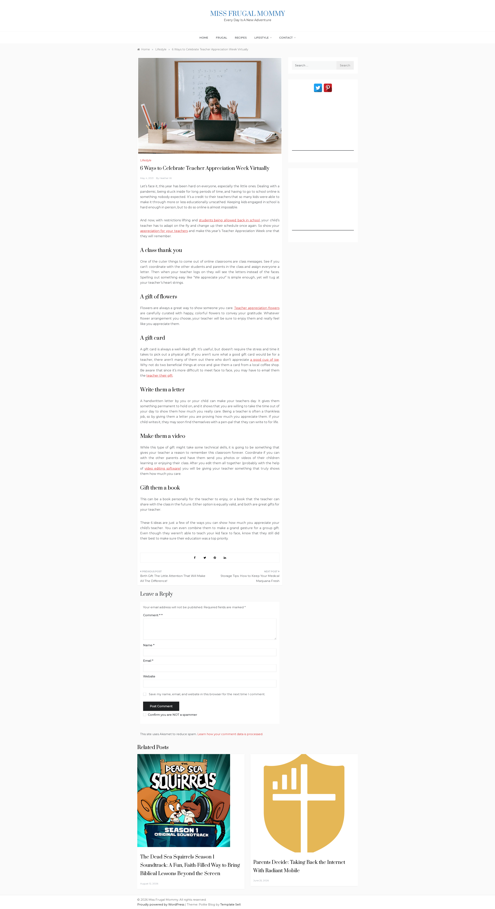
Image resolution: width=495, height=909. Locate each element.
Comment (151, 615)
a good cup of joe (264, 360)
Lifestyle (261, 37)
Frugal (221, 37)
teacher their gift (159, 375)
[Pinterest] (327, 87)
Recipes (241, 37)
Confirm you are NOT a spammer (172, 715)
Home (204, 37)
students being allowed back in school (229, 220)
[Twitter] (318, 87)
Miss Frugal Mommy (247, 14)
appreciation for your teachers (164, 231)
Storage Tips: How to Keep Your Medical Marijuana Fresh (250, 578)
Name (148, 645)
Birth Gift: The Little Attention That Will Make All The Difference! (172, 578)
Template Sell (230, 904)
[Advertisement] (323, 126)
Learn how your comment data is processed (229, 734)
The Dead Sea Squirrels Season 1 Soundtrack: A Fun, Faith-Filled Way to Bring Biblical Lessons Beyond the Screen (190, 865)
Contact (286, 37)
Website (149, 676)
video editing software (162, 468)
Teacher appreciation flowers (256, 308)
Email (148, 660)
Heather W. (166, 178)
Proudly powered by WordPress (161, 904)
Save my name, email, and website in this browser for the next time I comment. (207, 694)
